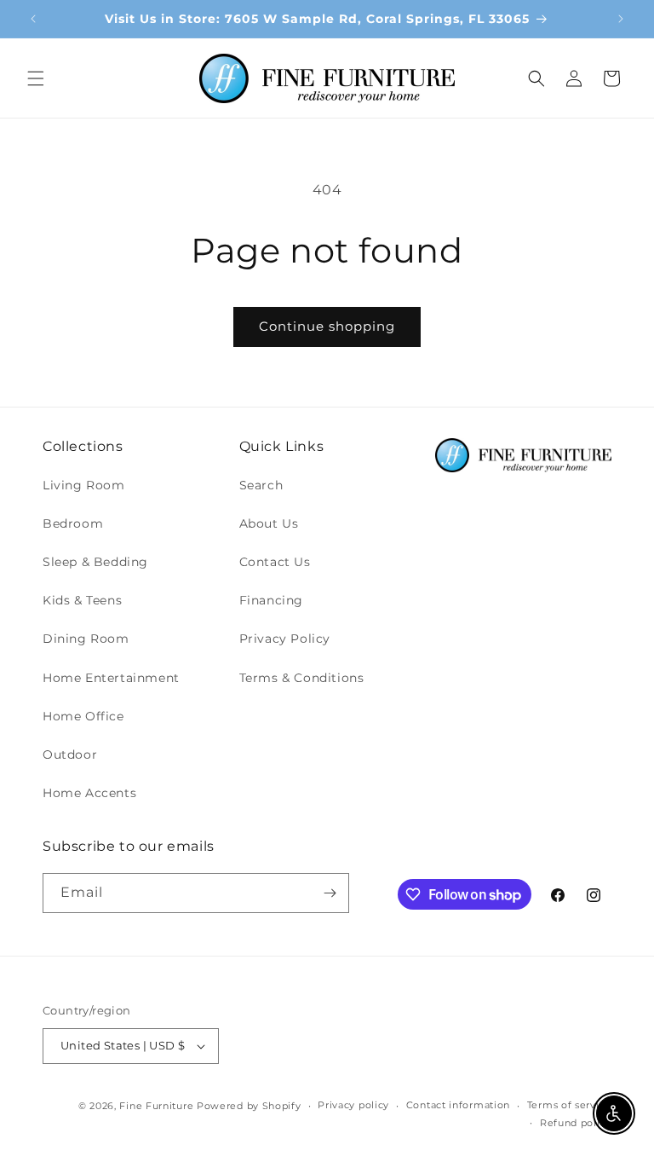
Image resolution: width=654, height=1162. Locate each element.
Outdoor (70, 754)
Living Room (84, 485)
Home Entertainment (111, 677)
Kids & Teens (82, 600)
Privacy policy (353, 1105)
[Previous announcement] (33, 19)
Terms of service (569, 1105)
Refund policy (575, 1123)
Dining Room (86, 638)
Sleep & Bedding (95, 561)
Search (261, 485)
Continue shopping (327, 326)
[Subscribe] (329, 893)
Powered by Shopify (249, 1106)
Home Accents (89, 793)
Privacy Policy (284, 638)
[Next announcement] (621, 19)
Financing (271, 600)
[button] (35, 78)
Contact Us (275, 561)
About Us (269, 523)
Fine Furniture (156, 1106)
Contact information (458, 1105)
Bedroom (73, 523)
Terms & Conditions (301, 677)
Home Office (83, 716)
